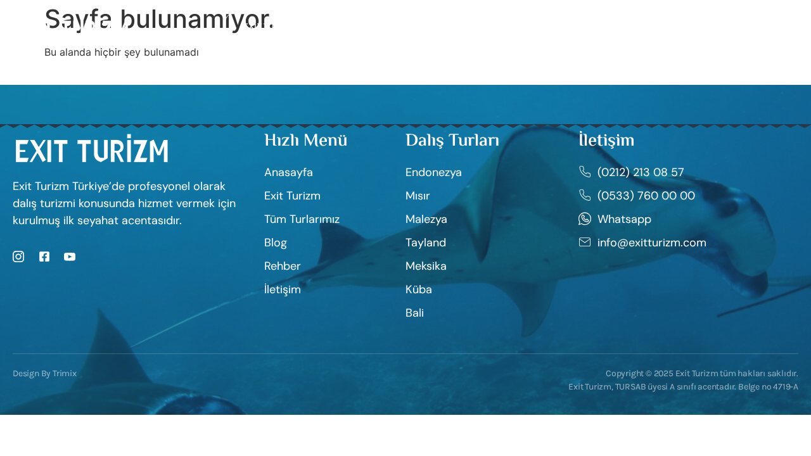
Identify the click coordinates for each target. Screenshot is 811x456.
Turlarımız (354, 26)
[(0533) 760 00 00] (686, 26)
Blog (489, 26)
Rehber (428, 26)
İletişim (550, 26)
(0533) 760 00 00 (744, 27)
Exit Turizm (270, 26)
